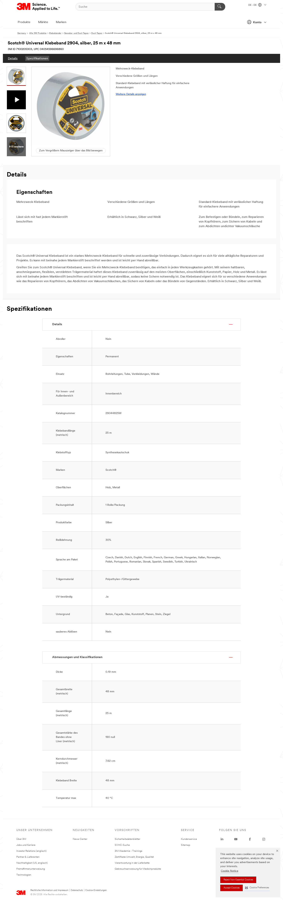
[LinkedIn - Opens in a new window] (222, 839)
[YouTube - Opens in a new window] (236, 839)
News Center (80, 839)
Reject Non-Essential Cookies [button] (238, 880)
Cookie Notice (229, 871)
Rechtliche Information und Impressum (49, 890)
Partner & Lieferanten (27, 857)
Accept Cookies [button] (231, 888)
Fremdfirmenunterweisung (30, 869)
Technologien (23, 875)
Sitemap (185, 845)
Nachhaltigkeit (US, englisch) (32, 863)
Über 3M (21, 839)
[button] (257, 888)
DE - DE (252, 5)
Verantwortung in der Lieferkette (132, 863)
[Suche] (220, 7)
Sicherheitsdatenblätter (127, 839)
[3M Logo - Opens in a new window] (38, 7)
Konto (257, 22)
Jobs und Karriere (25, 845)
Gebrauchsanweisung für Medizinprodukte (138, 869)
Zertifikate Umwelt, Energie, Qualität (134, 857)
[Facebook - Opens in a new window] (250, 839)
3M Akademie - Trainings (128, 851)
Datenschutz (77, 890)
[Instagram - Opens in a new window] (264, 839)
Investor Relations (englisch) (31, 851)
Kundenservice (189, 839)
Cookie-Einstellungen (96, 890)
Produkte (24, 22)
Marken (61, 22)
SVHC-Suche (122, 845)
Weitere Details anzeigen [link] (131, 94)
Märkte (43, 22)
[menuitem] (13, 58)
